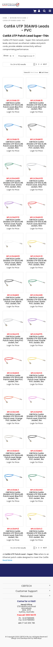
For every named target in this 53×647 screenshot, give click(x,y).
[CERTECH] (11, 4)
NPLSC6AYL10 (36, 256)
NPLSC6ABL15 (36, 100)
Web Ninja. (38, 638)
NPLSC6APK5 (36, 412)
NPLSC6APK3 (13, 528)
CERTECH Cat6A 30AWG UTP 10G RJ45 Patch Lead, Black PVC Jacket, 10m (36, 145)
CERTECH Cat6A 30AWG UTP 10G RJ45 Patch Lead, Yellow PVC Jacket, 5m (36, 378)
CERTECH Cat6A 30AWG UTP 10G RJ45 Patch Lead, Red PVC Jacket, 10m (36, 222)
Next (45, 64)
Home (5, 18)
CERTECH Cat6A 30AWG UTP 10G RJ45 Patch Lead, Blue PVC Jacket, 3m (13, 495)
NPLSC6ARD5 (13, 373)
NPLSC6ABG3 (13, 451)
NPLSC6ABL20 (13, 100)
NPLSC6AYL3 (36, 528)
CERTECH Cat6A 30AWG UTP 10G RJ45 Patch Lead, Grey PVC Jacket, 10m (36, 184)
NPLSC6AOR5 (13, 412)
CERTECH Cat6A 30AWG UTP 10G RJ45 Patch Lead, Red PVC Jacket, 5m (13, 378)
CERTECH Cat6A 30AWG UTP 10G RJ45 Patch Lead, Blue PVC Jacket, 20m (13, 106)
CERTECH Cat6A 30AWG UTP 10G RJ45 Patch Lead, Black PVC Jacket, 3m (36, 456)
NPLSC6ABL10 (13, 139)
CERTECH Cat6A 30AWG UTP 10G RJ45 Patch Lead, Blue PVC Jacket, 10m (13, 145)
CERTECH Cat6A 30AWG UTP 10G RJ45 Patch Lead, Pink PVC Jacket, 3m (13, 534)
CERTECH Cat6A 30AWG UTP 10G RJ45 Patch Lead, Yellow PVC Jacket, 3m (36, 534)
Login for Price (13, 112)
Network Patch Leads (18, 18)
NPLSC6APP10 (13, 217)
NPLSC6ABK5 (13, 295)
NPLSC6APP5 (36, 334)
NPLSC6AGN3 (36, 490)
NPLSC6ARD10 (36, 217)
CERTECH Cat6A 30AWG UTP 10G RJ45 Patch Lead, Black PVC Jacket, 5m (13, 300)
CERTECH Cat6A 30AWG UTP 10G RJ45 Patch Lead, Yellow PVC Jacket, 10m (36, 261)
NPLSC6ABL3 (13, 490)
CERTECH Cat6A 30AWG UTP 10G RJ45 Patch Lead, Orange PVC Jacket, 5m (13, 417)
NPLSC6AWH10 (13, 256)
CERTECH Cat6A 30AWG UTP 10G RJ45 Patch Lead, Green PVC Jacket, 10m (13, 184)
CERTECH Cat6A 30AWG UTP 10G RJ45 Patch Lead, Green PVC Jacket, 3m (36, 495)
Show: (6, 55)
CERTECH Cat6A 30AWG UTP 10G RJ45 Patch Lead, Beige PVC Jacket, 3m (13, 456)
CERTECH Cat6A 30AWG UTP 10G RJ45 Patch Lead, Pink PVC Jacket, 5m (36, 417)
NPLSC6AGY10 (36, 178)
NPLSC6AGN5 (36, 295)
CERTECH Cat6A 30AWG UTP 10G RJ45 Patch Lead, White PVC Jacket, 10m (13, 261)
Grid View (34, 72)
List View (44, 72)
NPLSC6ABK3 (36, 451)
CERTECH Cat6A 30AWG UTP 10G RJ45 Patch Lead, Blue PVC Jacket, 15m (36, 106)
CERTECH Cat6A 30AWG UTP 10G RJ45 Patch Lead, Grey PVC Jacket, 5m (13, 339)
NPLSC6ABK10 (36, 139)
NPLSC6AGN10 (13, 178)
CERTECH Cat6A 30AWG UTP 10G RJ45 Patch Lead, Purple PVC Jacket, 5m (36, 339)
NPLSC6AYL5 (36, 373)
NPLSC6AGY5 (13, 334)
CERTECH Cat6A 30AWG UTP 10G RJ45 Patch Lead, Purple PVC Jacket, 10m (13, 222)
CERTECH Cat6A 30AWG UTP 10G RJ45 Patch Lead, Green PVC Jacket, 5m (36, 300)
